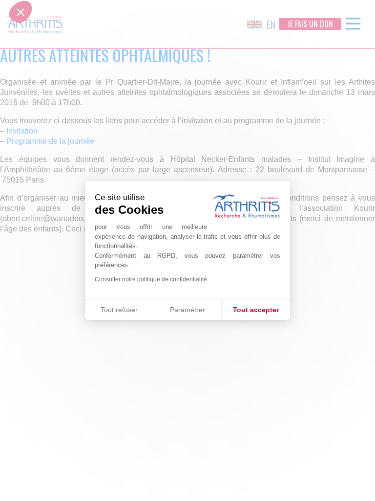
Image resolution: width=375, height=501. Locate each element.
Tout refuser (119, 310)
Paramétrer (187, 310)
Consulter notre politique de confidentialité (151, 279)
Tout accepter (256, 310)
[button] (20, 248)
